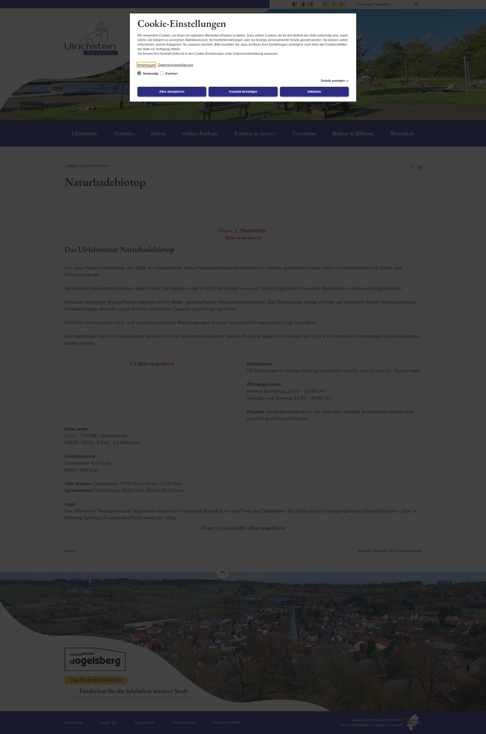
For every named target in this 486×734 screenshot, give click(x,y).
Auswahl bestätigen (243, 91)
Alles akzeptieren (171, 91)
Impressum (146, 65)
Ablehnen (314, 91)
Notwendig (150, 73)
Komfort (171, 73)
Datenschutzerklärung (175, 65)
